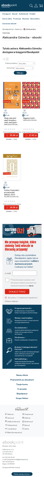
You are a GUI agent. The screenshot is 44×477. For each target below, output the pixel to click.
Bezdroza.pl (28, 422)
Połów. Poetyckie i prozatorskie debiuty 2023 (11, 192)
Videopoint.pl (12, 425)
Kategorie (6, 14)
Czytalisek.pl (11, 429)
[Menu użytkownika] (36, 5)
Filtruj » (20, 73)
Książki (32, 14)
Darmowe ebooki (9, 23)
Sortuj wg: (11, 68)
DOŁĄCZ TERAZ (17, 291)
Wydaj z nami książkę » (24, 318)
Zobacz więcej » (11, 301)
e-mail (8, 273)
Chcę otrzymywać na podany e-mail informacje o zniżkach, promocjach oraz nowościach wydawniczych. (24, 282)
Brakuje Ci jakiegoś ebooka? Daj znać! (26, 348)
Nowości (25, 19)
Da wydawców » (21, 328)
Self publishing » (21, 359)
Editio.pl (27, 418)
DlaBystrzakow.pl (13, 422)
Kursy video (7, 19)
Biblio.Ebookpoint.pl (14, 432)
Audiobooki (23, 14)
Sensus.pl (10, 418)
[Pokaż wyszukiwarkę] (31, 6)
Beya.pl (27, 425)
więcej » (31, 286)
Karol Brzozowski (10, 196)
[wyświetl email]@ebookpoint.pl (17, 459)
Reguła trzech (29, 118)
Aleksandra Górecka (10, 124)
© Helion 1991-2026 (9, 446)
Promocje (17, 19)
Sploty (26, 429)
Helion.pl (10, 414)
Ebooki (15, 14)
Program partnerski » (23, 308)
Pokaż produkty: (11, 63)
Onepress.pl (28, 414)
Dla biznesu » (20, 337)
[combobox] (26, 63)
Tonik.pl (17, 467)
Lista (3, 59)
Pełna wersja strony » (22, 474)
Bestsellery (35, 19)
